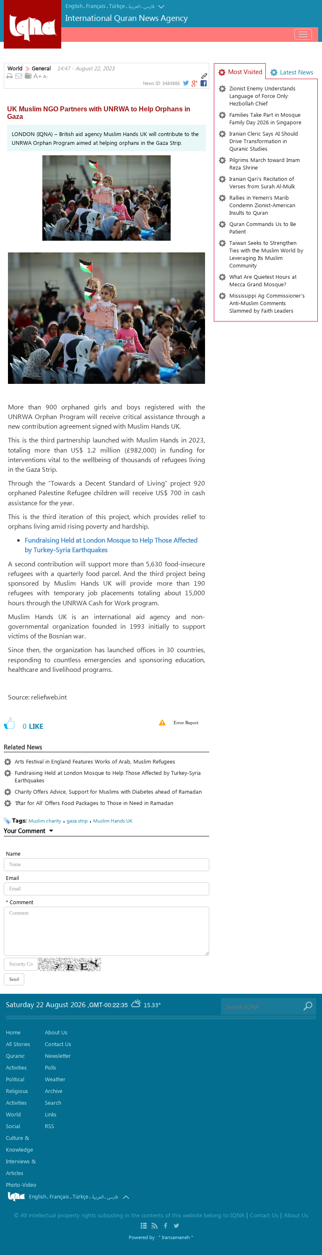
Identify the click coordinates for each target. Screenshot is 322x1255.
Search (53, 1102)
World (15, 68)
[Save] (28, 76)
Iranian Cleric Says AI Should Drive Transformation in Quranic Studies (263, 141)
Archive (53, 1090)
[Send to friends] (19, 76)
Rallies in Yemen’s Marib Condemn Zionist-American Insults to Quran (262, 205)
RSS (49, 1125)
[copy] (204, 76)
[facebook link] (203, 83)
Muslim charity (45, 820)
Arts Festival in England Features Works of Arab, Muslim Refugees (95, 761)
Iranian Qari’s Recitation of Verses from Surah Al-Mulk (262, 182)
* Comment (19, 901)
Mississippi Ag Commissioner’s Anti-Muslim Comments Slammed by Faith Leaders (267, 303)
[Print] (9, 76)
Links (51, 1114)
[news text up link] (38, 76)
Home (13, 1032)
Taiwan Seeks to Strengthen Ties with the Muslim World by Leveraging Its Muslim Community (266, 254)
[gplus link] (194, 83)
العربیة (134, 6)
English (74, 5)
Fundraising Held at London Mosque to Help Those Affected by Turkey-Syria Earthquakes (108, 776)
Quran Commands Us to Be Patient (262, 227)
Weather (55, 1079)
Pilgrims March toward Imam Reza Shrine (264, 163)
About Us (56, 1032)
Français (96, 5)
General (41, 68)
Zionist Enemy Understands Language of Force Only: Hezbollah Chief (262, 96)
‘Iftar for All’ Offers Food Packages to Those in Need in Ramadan (96, 802)
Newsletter (58, 1055)
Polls (50, 1067)
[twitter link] (185, 83)
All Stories (18, 1043)
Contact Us (58, 1043)
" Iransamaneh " (175, 1237)
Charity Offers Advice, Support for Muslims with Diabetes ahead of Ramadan (108, 791)
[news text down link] (47, 76)
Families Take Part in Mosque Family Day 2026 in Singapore (265, 118)
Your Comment (24, 830)
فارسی (148, 6)
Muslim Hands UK (112, 820)
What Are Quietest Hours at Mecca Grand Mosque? (262, 280)
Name (13, 853)
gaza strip (77, 820)
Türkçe (117, 5)
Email (12, 877)
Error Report (186, 722)
